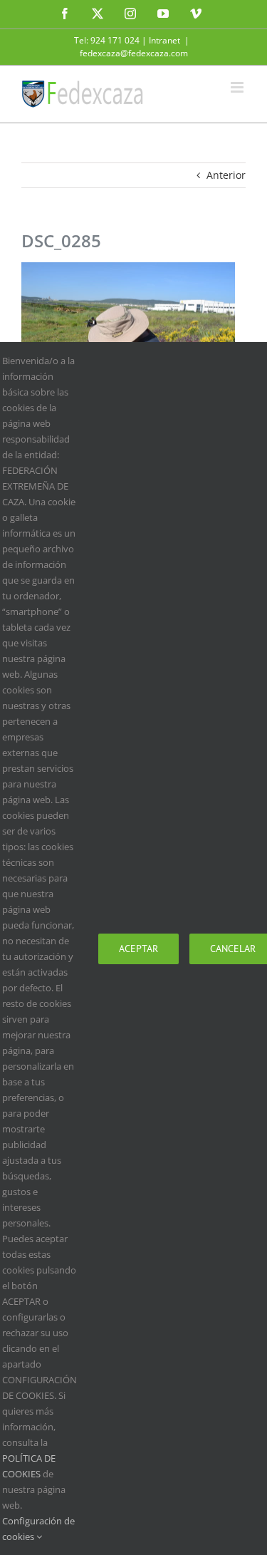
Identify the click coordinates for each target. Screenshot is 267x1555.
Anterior (226, 175)
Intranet (164, 40)
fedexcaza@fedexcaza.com (134, 53)
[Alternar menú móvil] (238, 87)
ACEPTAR (138, 948)
